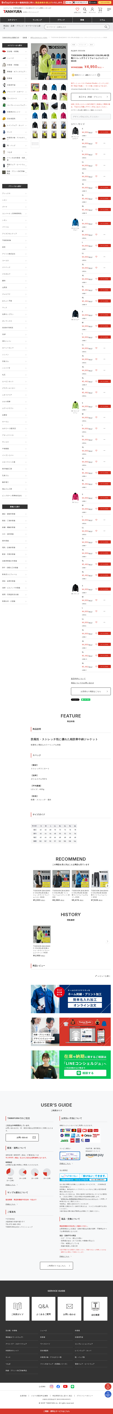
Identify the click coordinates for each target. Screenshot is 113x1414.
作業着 (77, 1330)
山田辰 (4, 287)
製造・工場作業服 (8, 520)
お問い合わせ (22, 1137)
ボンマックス (7, 321)
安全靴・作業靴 (13, 51)
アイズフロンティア (9, 234)
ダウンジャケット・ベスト (38, 37)
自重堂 (4, 415)
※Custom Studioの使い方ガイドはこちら (85, 89)
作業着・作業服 (13, 65)
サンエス (5, 442)
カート (100, 12)
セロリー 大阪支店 (9, 428)
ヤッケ (9, 132)
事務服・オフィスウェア (16, 71)
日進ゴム (5, 361)
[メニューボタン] (109, 9)
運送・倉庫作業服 (8, 581)
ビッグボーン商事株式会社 (12, 495)
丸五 (4, 375)
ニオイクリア (7, 395)
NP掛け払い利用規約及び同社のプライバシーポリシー (79, 1199)
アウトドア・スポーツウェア (16, 1344)
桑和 (4, 281)
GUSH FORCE (7, 328)
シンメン (5, 354)
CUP (4, 334)
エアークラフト (8, 408)
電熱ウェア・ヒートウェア (16, 166)
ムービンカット (8, 381)
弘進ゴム (5, 475)
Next (65, 62)
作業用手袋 (11, 85)
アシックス (6, 193)
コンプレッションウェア (16, 105)
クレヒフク (6, 294)
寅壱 (4, 247)
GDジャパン (6, 341)
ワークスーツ (12, 98)
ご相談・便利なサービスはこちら (56, 1411)
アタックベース (8, 435)
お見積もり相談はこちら (91, 691)
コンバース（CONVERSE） (12, 213)
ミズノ (4, 200)
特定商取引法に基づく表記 (62, 1396)
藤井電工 (5, 482)
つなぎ (9, 152)
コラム (102, 20)
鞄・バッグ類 (80, 1357)
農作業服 (5, 541)
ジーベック (6, 267)
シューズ (10, 58)
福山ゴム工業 (7, 489)
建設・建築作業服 (8, 514)
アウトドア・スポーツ (15, 92)
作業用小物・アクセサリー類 (50, 1357)
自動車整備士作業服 (9, 561)
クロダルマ (6, 274)
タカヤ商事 (6, 401)
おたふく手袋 (7, 301)
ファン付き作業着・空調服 (16, 159)
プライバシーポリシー (85, 1396)
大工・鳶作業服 (8, 534)
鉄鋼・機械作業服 (8, 527)
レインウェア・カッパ (15, 125)
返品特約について (78, 678)
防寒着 (25, 37)
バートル (5, 227)
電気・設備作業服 (8, 547)
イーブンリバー (8, 455)
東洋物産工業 (7, 469)
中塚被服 (5, 448)
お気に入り (77, 12)
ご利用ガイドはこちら (56, 1266)
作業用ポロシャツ (13, 112)
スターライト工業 (8, 462)
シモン (4, 220)
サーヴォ (5, 422)
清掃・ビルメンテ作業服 (11, 588)
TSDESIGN (6, 240)
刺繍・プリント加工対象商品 (16, 172)
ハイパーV (6, 368)
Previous (33, 62)
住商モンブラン (8, 314)
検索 (84, 12)
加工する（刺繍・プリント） (91, 97)
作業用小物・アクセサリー (16, 139)
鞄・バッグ (11, 145)
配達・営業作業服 (8, 554)
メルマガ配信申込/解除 (39, 1396)
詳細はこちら (10, 1185)
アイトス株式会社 (8, 254)
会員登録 (23, 1396)
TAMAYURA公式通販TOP (10, 37)
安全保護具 (11, 118)
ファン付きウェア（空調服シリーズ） (54, 1364)
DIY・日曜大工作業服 (10, 567)
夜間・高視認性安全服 (10, 594)
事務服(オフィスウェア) (14, 1337)
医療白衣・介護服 (8, 601)
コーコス (5, 260)
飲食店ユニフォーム (9, 574)
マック (4, 307)
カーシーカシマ (8, 348)
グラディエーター (8, 388)
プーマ (4, 207)
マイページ (92, 12)
